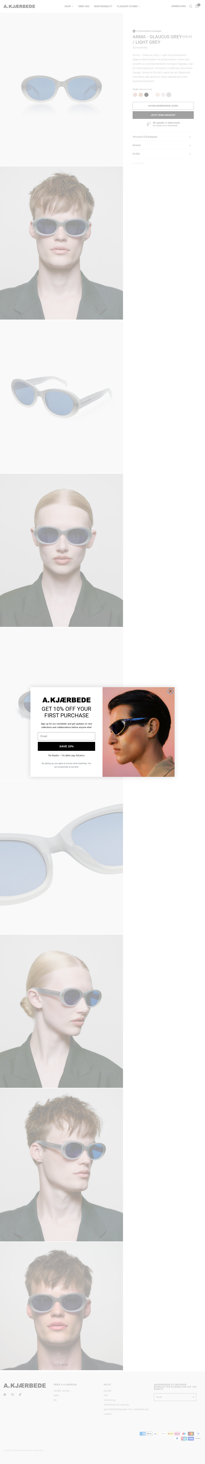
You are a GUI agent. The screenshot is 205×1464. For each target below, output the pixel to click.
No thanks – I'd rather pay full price (66, 755)
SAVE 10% (66, 746)
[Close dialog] (170, 691)
